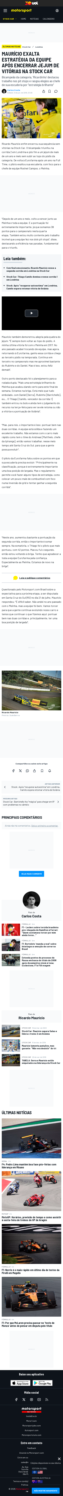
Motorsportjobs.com (31, 1425)
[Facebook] (13, 771)
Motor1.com (31, 1421)
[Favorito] (49, 91)
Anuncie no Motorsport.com (31, 1453)
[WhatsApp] (27, 771)
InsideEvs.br (31, 1416)
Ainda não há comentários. (31, 825)
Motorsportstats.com (31, 1435)
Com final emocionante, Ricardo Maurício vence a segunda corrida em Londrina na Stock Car (31, 269)
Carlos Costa (13, 90)
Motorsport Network (26, 1489)
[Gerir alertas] (50, 771)
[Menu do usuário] (57, 11)
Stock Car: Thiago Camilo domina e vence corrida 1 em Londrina (31, 278)
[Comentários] (56, 91)
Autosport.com (31, 1430)
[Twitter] (20, 771)
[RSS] (47, 1399)
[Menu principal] (5, 10)
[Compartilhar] (44, 91)
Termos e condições (22, 1481)
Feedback (31, 1448)
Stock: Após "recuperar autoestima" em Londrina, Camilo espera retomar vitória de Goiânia (32, 287)
